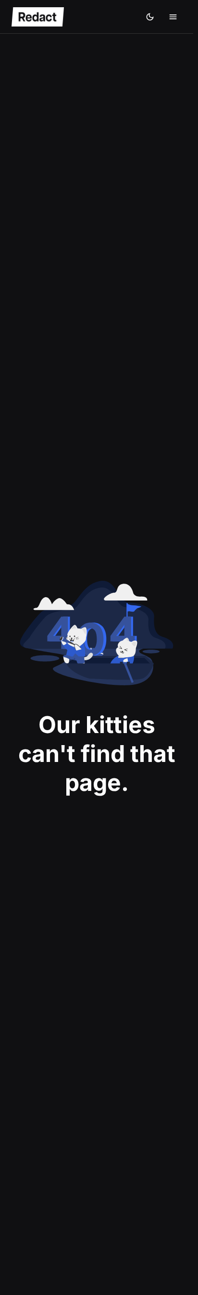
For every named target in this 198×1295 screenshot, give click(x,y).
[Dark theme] (150, 17)
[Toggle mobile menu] (173, 17)
